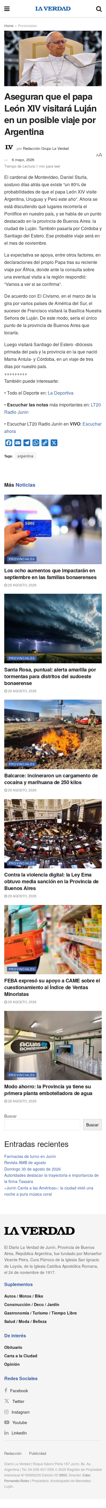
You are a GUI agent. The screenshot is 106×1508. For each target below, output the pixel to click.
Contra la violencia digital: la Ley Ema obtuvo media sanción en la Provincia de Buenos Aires (51, 881)
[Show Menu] (7, 8)
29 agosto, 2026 (21, 584)
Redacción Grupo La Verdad (46, 148)
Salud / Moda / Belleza (25, 1321)
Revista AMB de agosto (25, 1162)
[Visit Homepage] (53, 8)
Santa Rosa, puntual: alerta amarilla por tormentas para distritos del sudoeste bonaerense (50, 676)
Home (9, 25)
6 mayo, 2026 (23, 159)
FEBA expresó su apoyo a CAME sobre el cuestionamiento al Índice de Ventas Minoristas (52, 987)
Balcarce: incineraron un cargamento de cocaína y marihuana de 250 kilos (51, 779)
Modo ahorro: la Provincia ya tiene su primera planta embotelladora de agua (48, 1090)
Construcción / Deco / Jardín (31, 1304)
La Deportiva (60, 393)
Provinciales (27, 25)
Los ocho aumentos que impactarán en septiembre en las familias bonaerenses (50, 574)
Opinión (12, 1364)
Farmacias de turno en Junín (30, 1156)
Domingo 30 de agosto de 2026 (32, 1169)
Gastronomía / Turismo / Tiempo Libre (40, 1313)
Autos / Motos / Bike (23, 1296)
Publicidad (37, 1453)
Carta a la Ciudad (20, 1355)
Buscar (10, 1116)
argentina (26, 455)
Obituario (13, 1347)
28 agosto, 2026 (21, 1100)
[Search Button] (99, 8)
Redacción (12, 1453)
